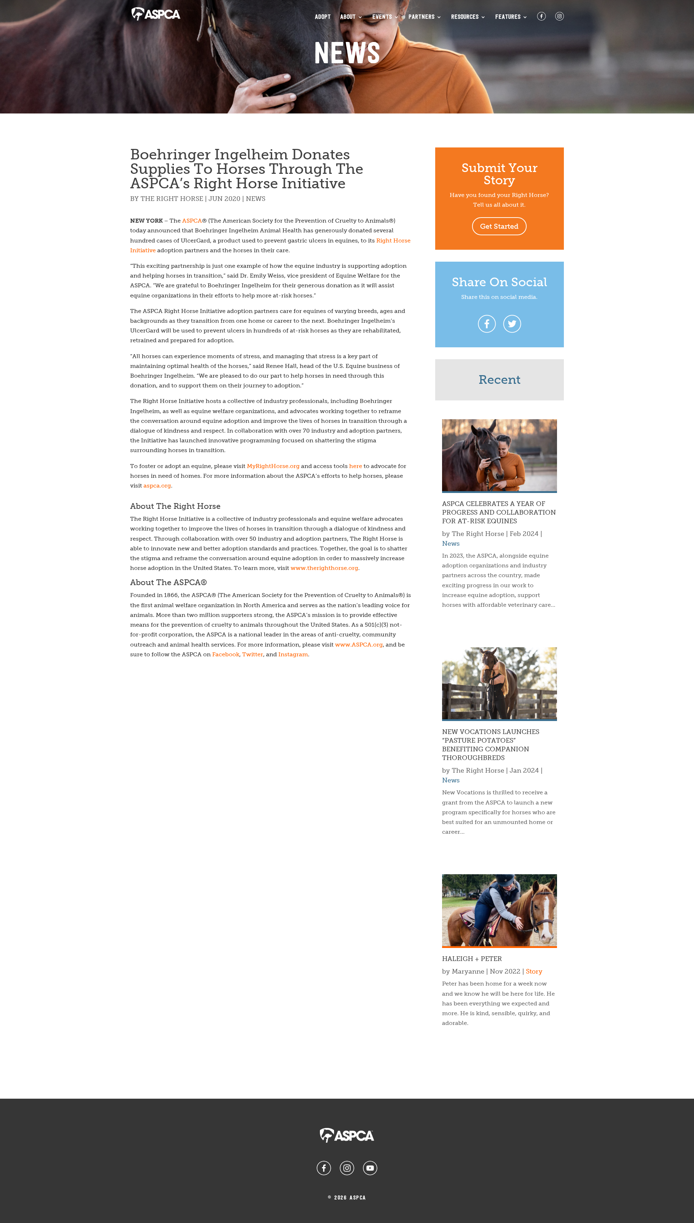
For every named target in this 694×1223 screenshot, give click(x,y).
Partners (421, 17)
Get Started (499, 226)
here (355, 466)
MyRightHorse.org (273, 466)
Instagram (293, 654)
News (255, 199)
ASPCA (192, 220)
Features (507, 17)
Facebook (225, 654)
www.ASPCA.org (359, 644)
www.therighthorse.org (324, 568)
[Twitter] (512, 324)
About (348, 17)
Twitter (252, 654)
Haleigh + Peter (472, 959)
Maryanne (468, 971)
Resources (465, 17)
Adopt (323, 17)
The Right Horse (172, 199)
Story (534, 971)
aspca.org (157, 485)
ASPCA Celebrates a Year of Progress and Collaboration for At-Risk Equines (499, 512)
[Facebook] (487, 324)
